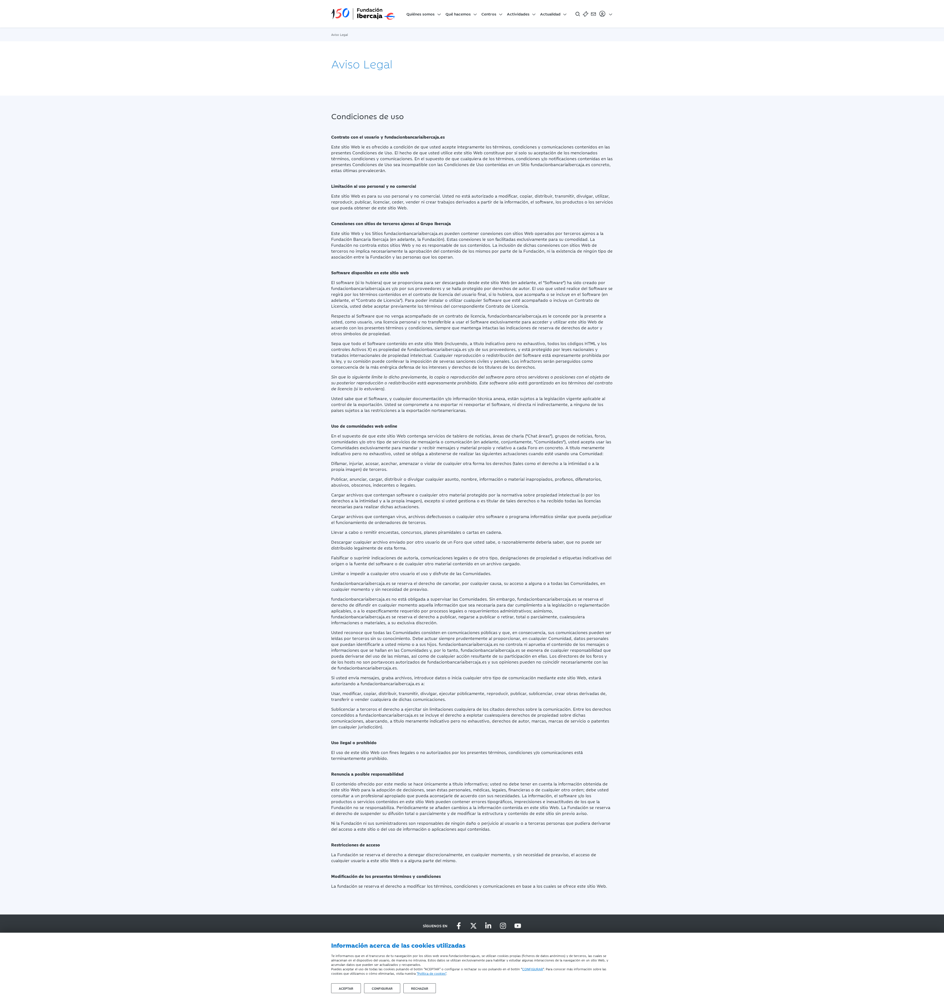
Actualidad (550, 13)
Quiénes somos (420, 13)
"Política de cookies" (431, 973)
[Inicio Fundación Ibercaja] (363, 14)
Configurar (382, 988)
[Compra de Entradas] (586, 14)
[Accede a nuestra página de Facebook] (458, 925)
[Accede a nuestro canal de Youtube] (517, 925)
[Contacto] (593, 14)
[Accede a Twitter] (473, 925)
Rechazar (419, 988)
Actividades (518, 13)
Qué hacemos (458, 13)
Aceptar (346, 988)
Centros (488, 13)
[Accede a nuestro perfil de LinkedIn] (488, 925)
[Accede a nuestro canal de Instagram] (503, 925)
